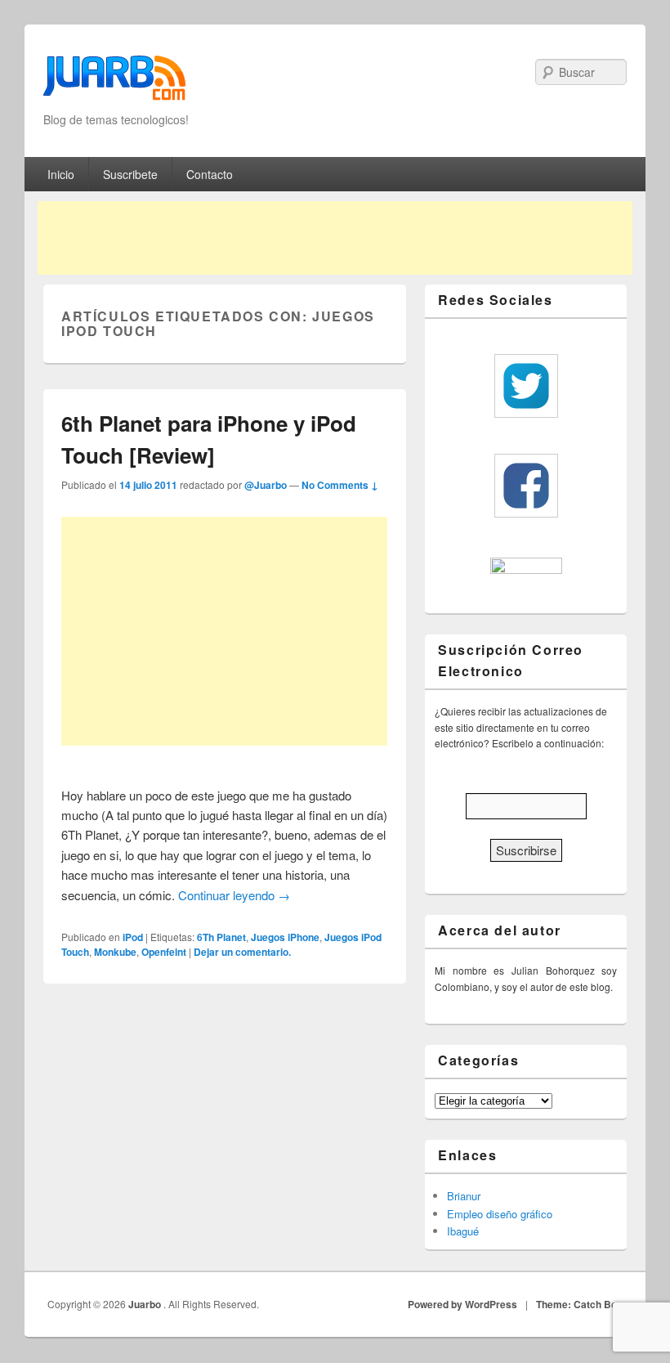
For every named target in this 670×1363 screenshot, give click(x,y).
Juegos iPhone (285, 937)
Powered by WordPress (462, 1304)
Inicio (60, 174)
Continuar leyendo (234, 894)
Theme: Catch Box (579, 1304)
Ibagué (463, 1231)
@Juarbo (265, 484)
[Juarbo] (114, 83)
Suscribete (130, 174)
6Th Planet (221, 937)
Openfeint (163, 951)
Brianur (463, 1196)
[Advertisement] (335, 238)
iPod (133, 937)
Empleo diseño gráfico (499, 1214)
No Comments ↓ (340, 484)
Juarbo (145, 1304)
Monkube (115, 951)
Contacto (209, 174)
